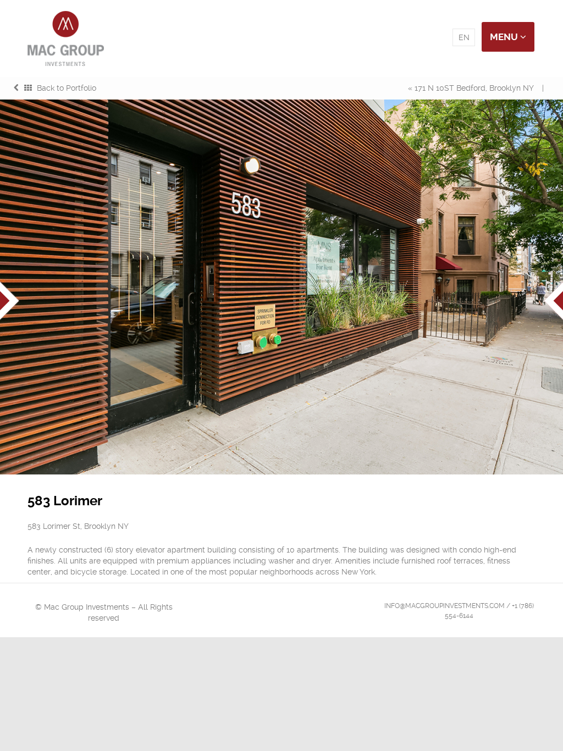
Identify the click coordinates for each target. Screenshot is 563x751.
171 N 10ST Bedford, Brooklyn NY (474, 88)
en (464, 37)
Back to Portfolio (65, 88)
